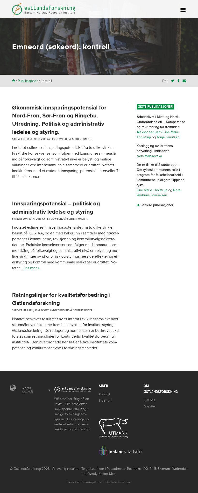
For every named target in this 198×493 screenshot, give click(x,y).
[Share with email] (184, 81)
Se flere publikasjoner (155, 205)
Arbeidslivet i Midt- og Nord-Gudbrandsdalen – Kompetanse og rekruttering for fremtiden (161, 122)
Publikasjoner (28, 81)
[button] (35, 390)
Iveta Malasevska (149, 156)
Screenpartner (92, 482)
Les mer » (31, 268)
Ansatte (149, 406)
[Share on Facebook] (178, 81)
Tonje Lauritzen (168, 137)
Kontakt (104, 394)
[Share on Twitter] (172, 81)
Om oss (149, 400)
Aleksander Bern (149, 132)
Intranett (105, 401)
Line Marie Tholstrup (152, 190)
